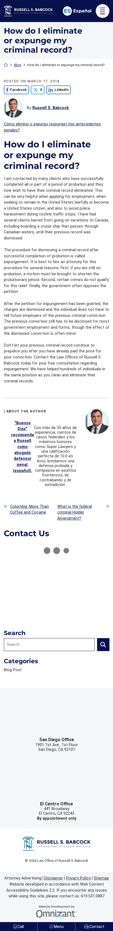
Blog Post (13, 670)
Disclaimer (53, 878)
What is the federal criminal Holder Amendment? (74, 512)
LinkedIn (57, 90)
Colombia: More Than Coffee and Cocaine (29, 509)
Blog (17, 65)
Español (82, 11)
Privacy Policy (78, 878)
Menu (102, 14)
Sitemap (101, 878)
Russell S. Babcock (50, 108)
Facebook (15, 90)
